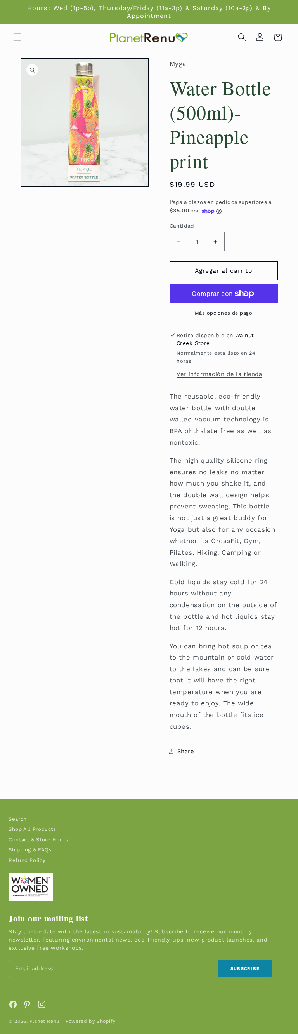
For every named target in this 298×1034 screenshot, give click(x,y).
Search (18, 819)
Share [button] (185, 751)
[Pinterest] (27, 1004)
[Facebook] (13, 1004)
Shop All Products (32, 829)
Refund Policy (27, 860)
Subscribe (245, 968)
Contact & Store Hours (38, 840)
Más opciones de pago (224, 313)
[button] (17, 37)
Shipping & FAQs (30, 850)
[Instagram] (41, 1004)
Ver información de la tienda (219, 374)
